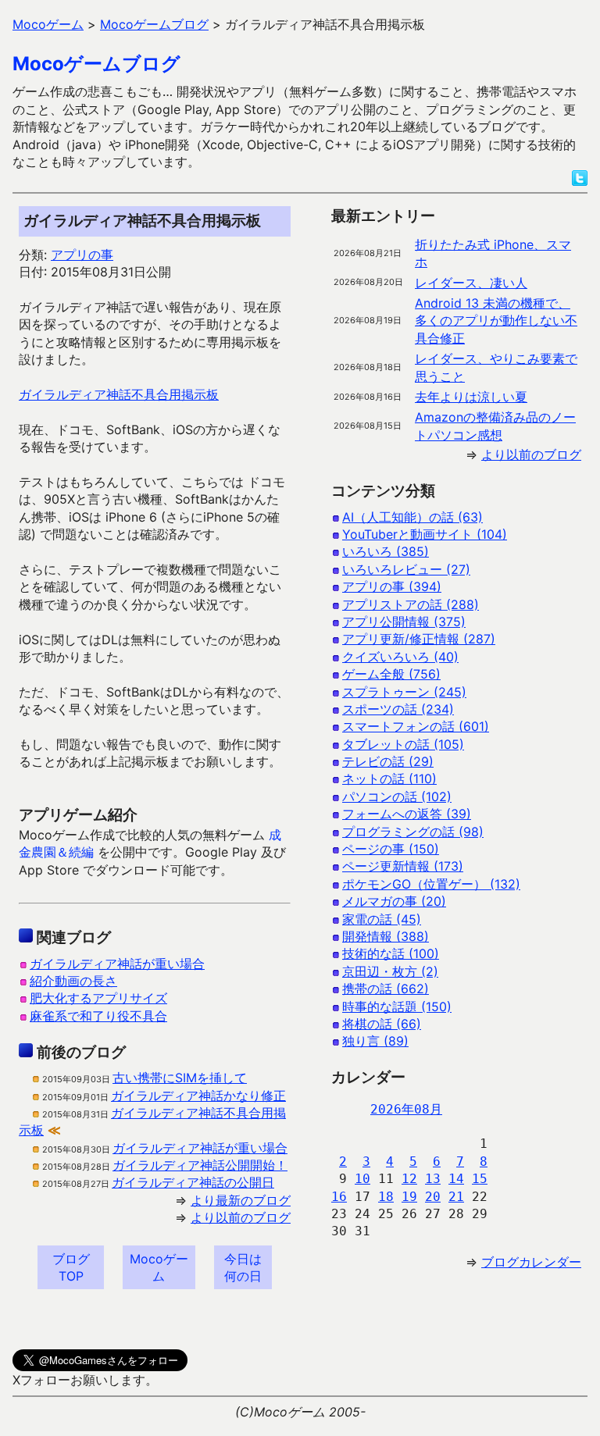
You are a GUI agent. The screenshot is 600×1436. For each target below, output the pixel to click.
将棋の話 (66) (381, 1024)
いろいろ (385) (385, 551)
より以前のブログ (241, 1217)
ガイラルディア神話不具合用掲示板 (119, 394)
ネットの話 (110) (389, 778)
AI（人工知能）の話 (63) (412, 517)
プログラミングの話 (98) (413, 831)
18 (386, 1196)
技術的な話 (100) (390, 953)
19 (409, 1196)
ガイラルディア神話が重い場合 (117, 963)
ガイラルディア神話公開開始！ (200, 1165)
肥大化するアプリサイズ (98, 998)
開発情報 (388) (385, 936)
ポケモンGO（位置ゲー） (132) (431, 884)
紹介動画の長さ (73, 981)
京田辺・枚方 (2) (390, 971)
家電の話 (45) (381, 919)
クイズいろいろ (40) (400, 657)
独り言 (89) (375, 1041)
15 (480, 1178)
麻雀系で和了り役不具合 (98, 1016)
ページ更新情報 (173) (402, 866)
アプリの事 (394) (391, 586)
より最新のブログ (241, 1200)
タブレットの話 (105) (403, 744)
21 (456, 1196)
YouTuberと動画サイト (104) (424, 534)
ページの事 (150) (390, 849)
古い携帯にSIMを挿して (179, 1077)
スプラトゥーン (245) (404, 692)
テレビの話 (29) (388, 761)
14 (456, 1178)
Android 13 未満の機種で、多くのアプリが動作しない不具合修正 (496, 320)
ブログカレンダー (531, 1262)
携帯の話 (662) (385, 988)
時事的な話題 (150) (397, 1006)
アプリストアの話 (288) (410, 604)
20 (433, 1196)
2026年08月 (406, 1109)
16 (339, 1196)
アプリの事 (82, 254)
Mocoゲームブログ (96, 63)
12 (409, 1178)
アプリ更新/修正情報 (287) (418, 639)
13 (433, 1178)
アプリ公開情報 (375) (404, 621)
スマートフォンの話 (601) (415, 726)
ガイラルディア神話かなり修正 (198, 1095)
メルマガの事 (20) (394, 901)
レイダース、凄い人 (471, 282)
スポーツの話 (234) (398, 709)
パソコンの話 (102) (397, 796)
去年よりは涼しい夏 (471, 396)
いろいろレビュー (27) (406, 569)
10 (362, 1178)
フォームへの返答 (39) (406, 813)
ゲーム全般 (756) (391, 674)
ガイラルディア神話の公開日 (193, 1182)
